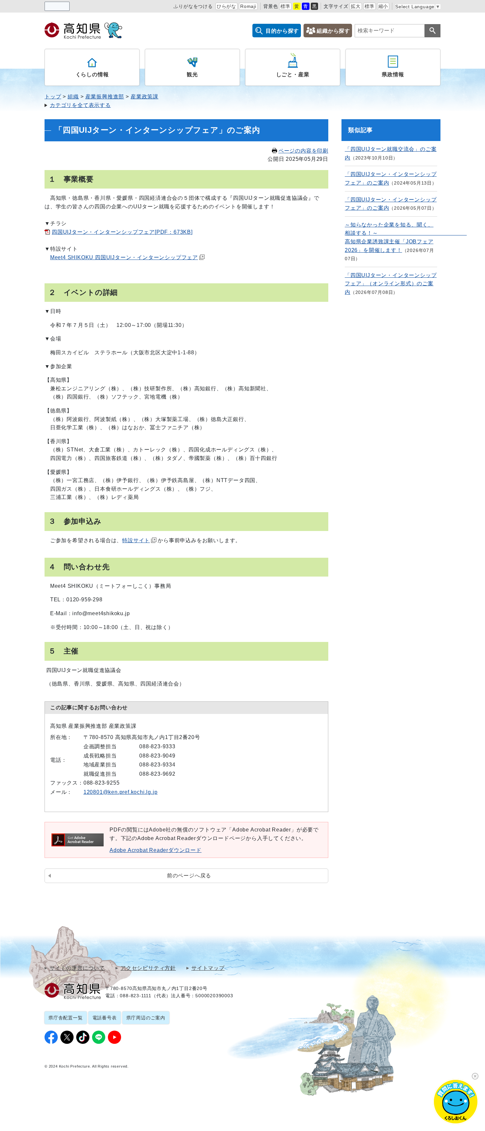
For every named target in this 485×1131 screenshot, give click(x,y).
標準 (285, 6)
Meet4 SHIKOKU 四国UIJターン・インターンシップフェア (124, 257)
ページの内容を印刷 (303, 151)
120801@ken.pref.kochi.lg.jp (120, 792)
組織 (73, 96)
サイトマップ (208, 968)
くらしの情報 (92, 74)
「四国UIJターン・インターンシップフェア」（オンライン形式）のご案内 (390, 283)
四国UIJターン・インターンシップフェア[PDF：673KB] (122, 232)
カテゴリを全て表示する (80, 105)
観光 (192, 74)
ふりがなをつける (193, 6)
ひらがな (226, 6)
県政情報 (393, 74)
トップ (53, 96)
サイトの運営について (77, 968)
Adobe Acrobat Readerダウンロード (156, 850)
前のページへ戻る (189, 875)
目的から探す (282, 31)
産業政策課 (144, 96)
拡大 (356, 6)
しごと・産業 (292, 74)
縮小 (383, 6)
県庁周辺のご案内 (145, 1017)
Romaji (248, 6)
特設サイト (136, 540)
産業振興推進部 (104, 96)
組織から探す (333, 31)
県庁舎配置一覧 (65, 1017)
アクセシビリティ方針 (148, 968)
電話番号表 (104, 1017)
